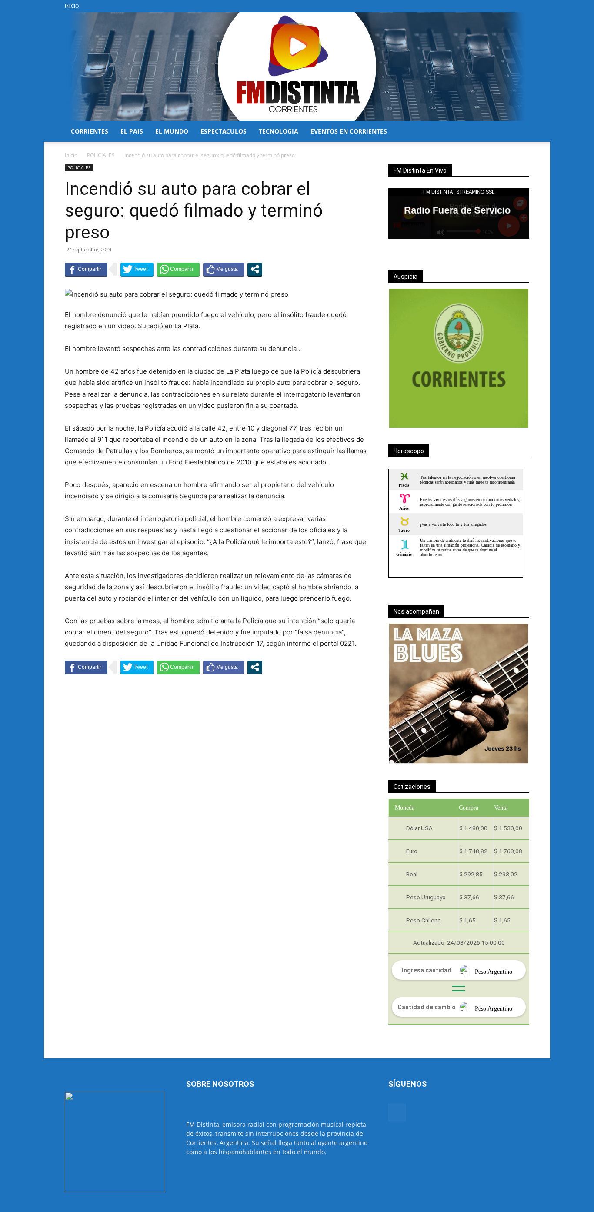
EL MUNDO (171, 131)
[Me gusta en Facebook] (223, 269)
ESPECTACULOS (223, 131)
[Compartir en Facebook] (86, 269)
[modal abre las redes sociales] (254, 269)
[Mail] (522, 6)
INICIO (72, 6)
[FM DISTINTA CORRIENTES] (297, 66)
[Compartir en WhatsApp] (178, 269)
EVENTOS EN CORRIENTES (348, 131)
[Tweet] (137, 269)
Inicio (71, 155)
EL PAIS (131, 131)
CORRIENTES (89, 131)
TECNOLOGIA (278, 131)
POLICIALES (101, 155)
